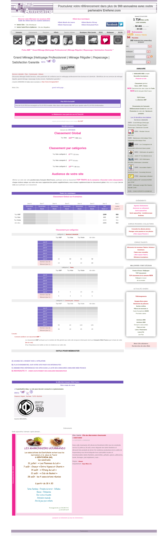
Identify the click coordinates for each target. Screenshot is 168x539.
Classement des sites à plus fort (143, 88)
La (140, 100)
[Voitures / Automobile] (93, 47)
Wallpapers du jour (140, 278)
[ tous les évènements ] (76, 518)
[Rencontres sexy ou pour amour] (105, 47)
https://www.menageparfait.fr (50, 82)
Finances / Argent (19, 396)
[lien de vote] (29, 342)
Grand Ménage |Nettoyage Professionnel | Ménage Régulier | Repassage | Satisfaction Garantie (138, 125)
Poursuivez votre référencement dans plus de (105, 8)
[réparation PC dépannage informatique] (30, 47)
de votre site (141, 108)
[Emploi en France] (42, 47)
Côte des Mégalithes (33, 27)
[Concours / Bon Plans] (80, 47)
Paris (26, 74)
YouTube (28, 396)
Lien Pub (141, 334)
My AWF (80, 121)
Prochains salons (141, 313)
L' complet (140, 73)
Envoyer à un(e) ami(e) (141, 324)
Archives (141, 215)
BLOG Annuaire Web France (143, 91)
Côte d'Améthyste (26, 24)
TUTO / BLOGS (37, 396)
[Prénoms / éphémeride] (55, 47)
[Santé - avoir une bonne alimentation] (18, 47)
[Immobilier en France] (67, 47)
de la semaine (141, 280)
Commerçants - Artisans (36, 74)
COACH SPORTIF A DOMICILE (142, 191)
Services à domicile (18, 74)
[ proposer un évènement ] (60, 518)
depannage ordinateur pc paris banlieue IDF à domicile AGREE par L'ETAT (140, 179)
